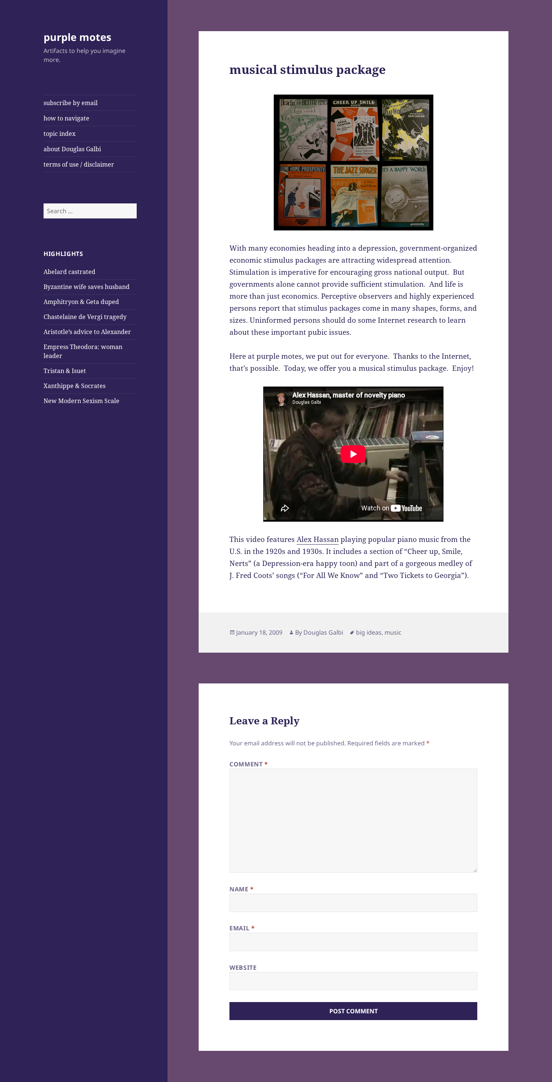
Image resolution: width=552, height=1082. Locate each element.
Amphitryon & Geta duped (81, 302)
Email (242, 928)
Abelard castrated (69, 272)
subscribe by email (71, 103)
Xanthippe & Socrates (75, 386)
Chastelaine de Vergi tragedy (85, 317)
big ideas (369, 632)
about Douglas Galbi (72, 149)
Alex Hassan (318, 539)
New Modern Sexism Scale (81, 401)
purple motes (77, 37)
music (393, 632)
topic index (59, 133)
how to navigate (66, 118)
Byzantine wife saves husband (87, 287)
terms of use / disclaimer (79, 164)
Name (241, 889)
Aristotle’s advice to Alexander (87, 332)
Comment (248, 764)
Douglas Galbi (323, 632)
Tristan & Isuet (65, 371)
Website (242, 967)
